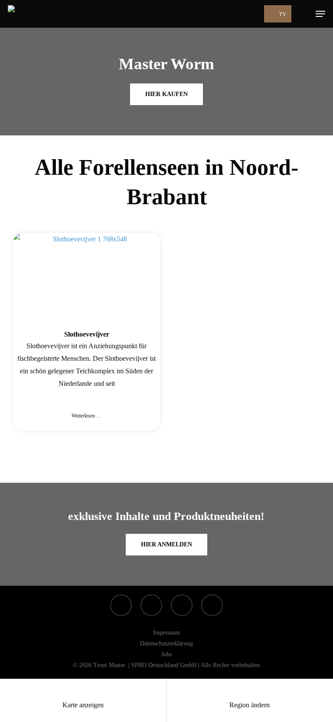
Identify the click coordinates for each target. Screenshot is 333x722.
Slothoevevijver (86, 334)
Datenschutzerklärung (166, 643)
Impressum (166, 632)
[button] (320, 14)
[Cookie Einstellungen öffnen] (19, 711)
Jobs (166, 654)
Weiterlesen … (86, 416)
